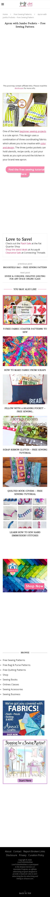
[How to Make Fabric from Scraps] (25, 351)
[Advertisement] (25, 57)
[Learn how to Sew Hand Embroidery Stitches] (25, 513)
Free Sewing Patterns (23, 14)
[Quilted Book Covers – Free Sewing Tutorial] (25, 472)
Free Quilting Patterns (14, 669)
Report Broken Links (34, 851)
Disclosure (11, 855)
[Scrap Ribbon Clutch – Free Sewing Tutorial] (25, 431)
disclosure (19, 88)
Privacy (22, 855)
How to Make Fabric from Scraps (25, 370)
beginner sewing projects (33, 131)
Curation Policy (36, 855)
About (8, 851)
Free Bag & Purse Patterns (16, 665)
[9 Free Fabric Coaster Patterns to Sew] (25, 310)
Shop (5, 674)
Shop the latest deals (17, 249)
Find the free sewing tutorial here (26, 172)
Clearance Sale (13, 252)
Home (5, 14)
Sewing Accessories (13, 689)
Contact (17, 851)
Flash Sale (26, 243)
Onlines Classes (11, 684)
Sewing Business (11, 694)
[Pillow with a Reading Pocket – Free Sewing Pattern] (25, 389)
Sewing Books (10, 679)
